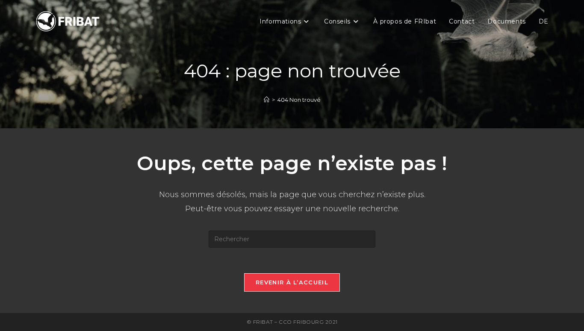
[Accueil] (266, 99)
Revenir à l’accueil (292, 282)
